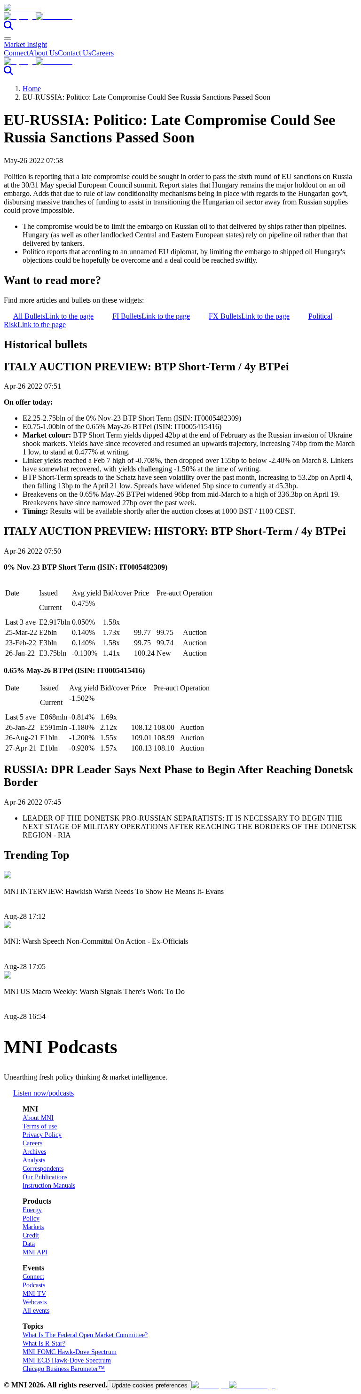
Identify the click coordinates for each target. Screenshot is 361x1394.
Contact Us (74, 53)
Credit (31, 1235)
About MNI (38, 1117)
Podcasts (34, 1285)
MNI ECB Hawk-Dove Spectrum (67, 1360)
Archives (34, 1151)
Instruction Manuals (49, 1185)
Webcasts (35, 1302)
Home (32, 89)
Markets (33, 1226)
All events (36, 1310)
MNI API (35, 1252)
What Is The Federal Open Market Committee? (85, 1335)
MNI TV (34, 1293)
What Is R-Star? (44, 1343)
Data (29, 1243)
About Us (43, 53)
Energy (32, 1210)
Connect (16, 53)
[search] (8, 27)
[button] (180, 16)
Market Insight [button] (25, 44)
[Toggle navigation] (7, 38)
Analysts (34, 1160)
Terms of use (40, 1126)
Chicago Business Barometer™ (64, 1368)
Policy (31, 1218)
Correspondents (43, 1168)
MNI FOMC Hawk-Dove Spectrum (70, 1351)
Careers (102, 53)
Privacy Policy (42, 1134)
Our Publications (45, 1177)
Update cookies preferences (149, 1385)
